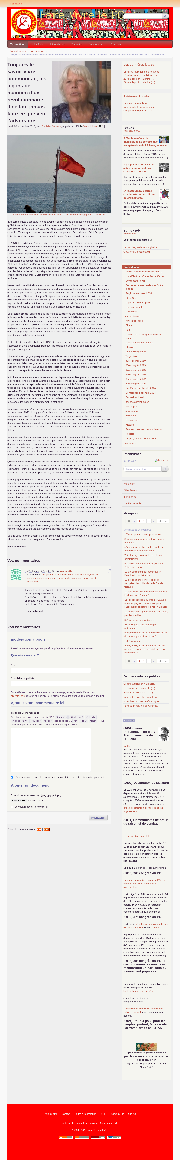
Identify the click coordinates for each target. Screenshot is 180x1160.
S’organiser (77, 44)
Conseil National (135, 397)
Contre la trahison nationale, (139, 683)
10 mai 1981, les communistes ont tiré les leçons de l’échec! (145, 593)
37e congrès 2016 (136, 369)
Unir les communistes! (136, 103)
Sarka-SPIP (117, 1113)
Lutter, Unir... (38, 44)
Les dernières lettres (138, 64)
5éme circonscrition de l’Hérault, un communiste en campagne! (144, 549)
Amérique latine (134, 320)
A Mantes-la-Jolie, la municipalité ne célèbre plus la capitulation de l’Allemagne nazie (145, 142)
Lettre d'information (85, 1113)
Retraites (132, 311)
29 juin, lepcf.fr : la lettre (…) (139, 78)
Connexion (16, 3)
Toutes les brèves (131, 131)
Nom (13, 665)
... (124, 114)
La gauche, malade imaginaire (140, 247)
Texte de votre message (25, 712)
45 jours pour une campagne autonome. (140, 626)
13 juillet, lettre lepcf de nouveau (141, 71)
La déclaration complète (136, 836)
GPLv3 (132, 1113)
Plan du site (50, 1113)
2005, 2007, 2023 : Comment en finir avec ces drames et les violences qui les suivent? (144, 649)
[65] (160, 521)
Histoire (130, 424)
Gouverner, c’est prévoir (136, 251)
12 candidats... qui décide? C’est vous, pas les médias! (146, 613)
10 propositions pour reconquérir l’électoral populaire (142, 573)
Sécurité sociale (134, 307)
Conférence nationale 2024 (141, 392)
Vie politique (17, 44)
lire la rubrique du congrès (138, 991)
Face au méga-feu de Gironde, (140, 705)
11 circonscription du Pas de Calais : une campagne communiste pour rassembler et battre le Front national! (145, 603)
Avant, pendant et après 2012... (144, 271)
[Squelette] (98, 1137)
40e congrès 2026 (136, 383)
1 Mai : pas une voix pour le (142, 534)
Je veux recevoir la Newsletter (31, 806)
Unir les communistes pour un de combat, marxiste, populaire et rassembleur (144, 883)
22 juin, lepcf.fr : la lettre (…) (139, 82)
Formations (132, 420)
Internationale (57, 44)
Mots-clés (129, 483)
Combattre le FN (135, 280)
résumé (156, 927)
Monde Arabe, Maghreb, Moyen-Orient (144, 336)
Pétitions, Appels (136, 96)
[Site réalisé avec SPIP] (114, 1137)
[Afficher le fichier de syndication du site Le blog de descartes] (151, 239)
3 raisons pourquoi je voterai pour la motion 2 (144, 541)
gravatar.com (18, 695)
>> (165, 16)
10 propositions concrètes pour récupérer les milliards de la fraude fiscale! (143, 583)
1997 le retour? (133, 640)
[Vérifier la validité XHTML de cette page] (66, 1137)
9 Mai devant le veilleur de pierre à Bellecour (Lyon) (143, 565)
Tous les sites (129, 233)
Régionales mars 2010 (139, 293)
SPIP (103, 1113)
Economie (131, 415)
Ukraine (130, 347)
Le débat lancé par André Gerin (145, 276)
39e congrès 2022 (136, 379)
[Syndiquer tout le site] (82, 1137)
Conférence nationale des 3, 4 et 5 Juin (145, 287)
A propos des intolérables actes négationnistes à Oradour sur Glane (139, 168)
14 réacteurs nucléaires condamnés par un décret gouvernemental (139, 194)
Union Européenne (136, 351)
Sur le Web (130, 496)
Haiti (128, 329)
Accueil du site (18, 51)
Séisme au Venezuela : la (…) (139, 692)
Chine (129, 325)
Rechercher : (130, 10)
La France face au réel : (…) (139, 688)
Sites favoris (130, 490)
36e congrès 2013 (136, 365)
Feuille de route (132, 503)
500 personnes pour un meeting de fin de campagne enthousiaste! (145, 634)
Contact (66, 1113)
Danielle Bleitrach (51, 126)
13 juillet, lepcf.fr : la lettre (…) (140, 75)
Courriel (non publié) (22, 678)
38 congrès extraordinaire (139, 619)
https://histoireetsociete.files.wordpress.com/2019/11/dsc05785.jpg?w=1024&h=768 (59, 214)
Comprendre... (97, 44)
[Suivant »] (166, 521)
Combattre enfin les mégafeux (140, 696)
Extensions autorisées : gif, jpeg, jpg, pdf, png (36, 795)
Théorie (130, 433)
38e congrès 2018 (136, 374)
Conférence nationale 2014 (141, 388)
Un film (127, 745)
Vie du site (116, 44)
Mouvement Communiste (139, 342)
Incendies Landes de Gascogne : (141, 701)
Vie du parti (132, 406)
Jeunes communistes (137, 401)
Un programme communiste (141, 438)
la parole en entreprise (138, 302)
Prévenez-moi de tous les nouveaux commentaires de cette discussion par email (59, 777)
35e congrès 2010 (136, 360)
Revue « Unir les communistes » (144, 429)
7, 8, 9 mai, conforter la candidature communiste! (144, 557)
